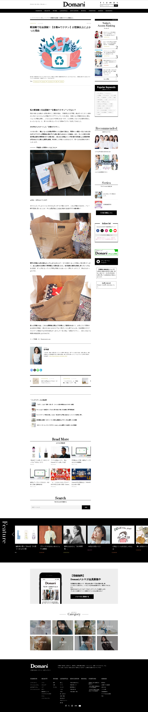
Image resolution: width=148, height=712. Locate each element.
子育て (61, 691)
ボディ (43, 689)
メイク (43, 682)
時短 (98, 112)
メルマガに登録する (82, 596)
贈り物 (61, 702)
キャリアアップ (113, 99)
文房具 (99, 114)
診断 (98, 101)
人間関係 (99, 95)
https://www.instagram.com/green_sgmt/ (58, 356)
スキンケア (44, 684)
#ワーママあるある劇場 (102, 110)
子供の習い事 (73, 689)
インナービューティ (46, 698)
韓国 (111, 103)
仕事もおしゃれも (105, 101)
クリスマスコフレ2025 (46, 693)
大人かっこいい (112, 110)
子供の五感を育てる (74, 682)
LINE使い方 (107, 108)
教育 (56, 81)
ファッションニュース (35, 689)
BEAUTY (47, 11)
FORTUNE (92, 11)
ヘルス (61, 689)
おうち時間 (113, 95)
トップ (31, 17)
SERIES (100, 11)
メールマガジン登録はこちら (106, 235)
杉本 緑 (61, 81)
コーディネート (33, 682)
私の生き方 (62, 698)
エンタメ (62, 687)
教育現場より (73, 687)
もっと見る (106, 79)
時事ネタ (110, 112)
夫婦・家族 (62, 696)
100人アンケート (63, 700)
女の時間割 (104, 112)
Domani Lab (37, 81)
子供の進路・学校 (73, 691)
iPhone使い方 (100, 108)
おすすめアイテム (34, 687)
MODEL (83, 11)
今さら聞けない (101, 93)
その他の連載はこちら (106, 213)
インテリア (47, 17)
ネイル (43, 696)
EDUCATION (74, 11)
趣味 (115, 97)
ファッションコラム (34, 684)
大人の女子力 (50, 81)
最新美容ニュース (45, 691)
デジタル (55, 687)
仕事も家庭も (100, 99)
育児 (98, 97)
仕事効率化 (104, 97)
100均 (110, 97)
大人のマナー (108, 93)
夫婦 (106, 99)
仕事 (54, 684)
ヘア (42, 687)
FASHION (39, 11)
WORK (55, 11)
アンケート (105, 261)
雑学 (54, 682)
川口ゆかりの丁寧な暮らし (103, 103)
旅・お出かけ (63, 693)
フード (61, 684)
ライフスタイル (37, 17)
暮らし (42, 17)
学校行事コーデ (73, 684)
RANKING (109, 11)
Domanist (43, 81)
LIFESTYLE (63, 11)
